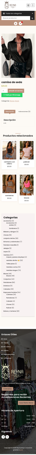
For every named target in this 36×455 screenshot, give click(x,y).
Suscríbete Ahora (26, 403)
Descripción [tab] (10, 112)
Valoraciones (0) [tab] (24, 112)
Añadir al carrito (16, 91)
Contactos (7, 358)
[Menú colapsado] (28, 5)
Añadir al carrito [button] (9, 169)
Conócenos (7, 389)
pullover (27, 162)
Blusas (12, 101)
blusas (17, 101)
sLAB (21, 450)
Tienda (5, 343)
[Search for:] (9, 403)
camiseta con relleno (9, 163)
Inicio (5, 339)
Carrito (5, 351)
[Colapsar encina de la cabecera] (33, 5)
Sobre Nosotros (9, 354)
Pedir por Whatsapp (12, 95)
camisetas (9, 195)
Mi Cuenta (7, 347)
